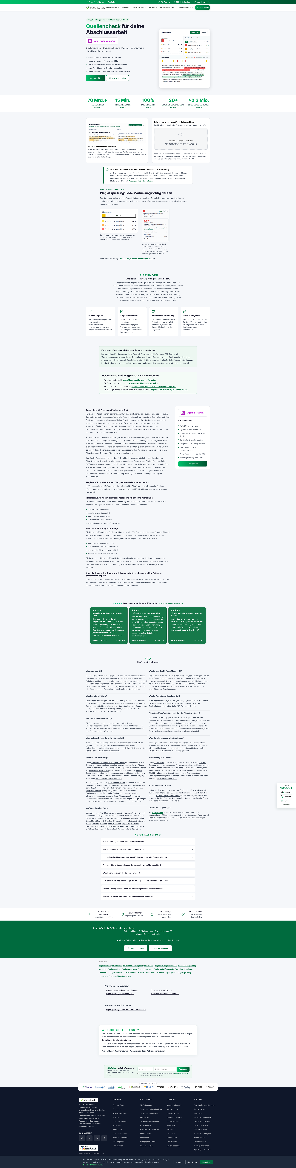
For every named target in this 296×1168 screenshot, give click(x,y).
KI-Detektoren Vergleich (167, 778)
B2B (177, 2)
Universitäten (118, 1146)
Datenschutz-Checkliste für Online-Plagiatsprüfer (154, 386)
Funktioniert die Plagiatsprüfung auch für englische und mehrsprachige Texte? (135, 881)
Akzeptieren (206, 1162)
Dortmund (140, 821)
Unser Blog (198, 1113)
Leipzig (132, 821)
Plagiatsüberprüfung (135, 799)
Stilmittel (170, 1129)
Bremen (116, 821)
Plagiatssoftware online (99, 770)
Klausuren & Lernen (120, 1138)
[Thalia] (87, 1087)
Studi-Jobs (117, 1109)
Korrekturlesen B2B (201, 1125)
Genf (132, 826)
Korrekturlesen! (196, 790)
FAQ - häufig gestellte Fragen (205, 1105)
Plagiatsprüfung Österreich (129, 829)
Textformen (146, 1099)
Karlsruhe (135, 824)
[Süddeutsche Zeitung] (210, 1087)
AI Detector (159, 762)
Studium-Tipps (118, 1105)
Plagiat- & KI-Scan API (202, 1150)
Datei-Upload (204, 7)
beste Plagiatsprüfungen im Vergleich (139, 380)
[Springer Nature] (186, 1087)
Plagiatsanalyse (114, 969)
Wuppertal (126, 824)
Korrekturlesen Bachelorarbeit (195, 793)
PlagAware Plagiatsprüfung (166, 966)
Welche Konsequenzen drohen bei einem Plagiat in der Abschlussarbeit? (133, 889)
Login (207, 2)
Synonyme (171, 1125)
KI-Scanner (148, 966)
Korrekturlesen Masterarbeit (168, 795)
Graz (102, 826)
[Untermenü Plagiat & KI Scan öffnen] (146, 7)
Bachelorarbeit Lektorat (149, 1113)
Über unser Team (200, 1129)
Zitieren (125, 7)
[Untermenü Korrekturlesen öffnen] (119, 7)
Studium (102, 1110)
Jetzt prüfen (96, 78)
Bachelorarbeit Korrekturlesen (151, 1109)
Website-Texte (145, 1133)
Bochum (103, 824)
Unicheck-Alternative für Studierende (121, 990)
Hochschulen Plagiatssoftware (111, 973)
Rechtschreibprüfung (181, 798)
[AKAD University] (121, 1087)
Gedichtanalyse (172, 1138)
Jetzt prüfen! (192, 464)
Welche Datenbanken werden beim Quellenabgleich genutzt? (128, 896)
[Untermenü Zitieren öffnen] (129, 7)
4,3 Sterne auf (106, 2)
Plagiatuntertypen (145, 969)
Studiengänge (118, 1142)
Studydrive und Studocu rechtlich (165, 993)
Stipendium (117, 1125)
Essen (88, 824)
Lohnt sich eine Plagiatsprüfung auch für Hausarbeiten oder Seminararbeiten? (135, 857)
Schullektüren (172, 1142)
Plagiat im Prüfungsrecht (164, 969)
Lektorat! (162, 793)
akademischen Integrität (179, 363)
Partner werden (199, 1138)
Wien (97, 826)
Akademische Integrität (202, 1133)
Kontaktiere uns (199, 1109)
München (126, 818)
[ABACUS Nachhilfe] (111, 1087)
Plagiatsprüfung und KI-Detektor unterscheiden (126, 1009)
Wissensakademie (119, 1113)
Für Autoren (165, 2)
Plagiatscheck (92, 785)
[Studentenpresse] (160, 1087)
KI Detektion (157, 773)
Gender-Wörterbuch (174, 1117)
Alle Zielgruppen (146, 1105)
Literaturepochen (173, 1146)
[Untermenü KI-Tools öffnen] (157, 7)
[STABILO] (173, 1087)
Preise (196, 2)
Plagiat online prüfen (116, 783)
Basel (122, 826)
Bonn (110, 824)
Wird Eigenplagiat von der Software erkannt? (121, 873)
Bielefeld (117, 824)
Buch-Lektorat (145, 1125)
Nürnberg (90, 826)
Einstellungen (192, 1162)
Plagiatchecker (105, 966)
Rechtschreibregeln (174, 1105)
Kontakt (187, 2)
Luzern (141, 826)
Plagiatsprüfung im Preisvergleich (120, 993)
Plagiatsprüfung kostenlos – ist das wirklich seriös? (124, 841)
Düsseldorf (90, 821)
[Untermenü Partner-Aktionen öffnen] (193, 7)
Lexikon (171, 1099)
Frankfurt (135, 818)
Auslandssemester (120, 1133)
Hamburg (118, 818)
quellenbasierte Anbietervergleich (133, 363)
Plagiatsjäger (157, 812)
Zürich (116, 826)
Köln (142, 818)
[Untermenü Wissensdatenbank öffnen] (176, 7)
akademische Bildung (87, 1110)
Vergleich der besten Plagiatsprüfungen (108, 762)
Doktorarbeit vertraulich (134, 973)
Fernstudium (117, 1129)
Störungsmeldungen (201, 1146)
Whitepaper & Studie (148, 1142)
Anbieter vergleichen (156, 1051)
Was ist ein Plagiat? (184, 1034)
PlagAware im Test (138, 1051)
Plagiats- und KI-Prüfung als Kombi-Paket (169, 390)
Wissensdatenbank (167, 7)
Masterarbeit (145, 1117)
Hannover (124, 821)
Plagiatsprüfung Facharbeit (120, 976)
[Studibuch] (134, 1087)
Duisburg (95, 824)
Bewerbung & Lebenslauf (149, 1129)
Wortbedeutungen (173, 1121)
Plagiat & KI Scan (138, 7)
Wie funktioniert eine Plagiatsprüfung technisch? (123, 849)
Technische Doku (146, 1146)
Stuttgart (100, 821)
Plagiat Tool (95, 788)
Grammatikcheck (173, 1113)
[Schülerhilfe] (100, 1087)
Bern (127, 826)
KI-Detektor (117, 966)
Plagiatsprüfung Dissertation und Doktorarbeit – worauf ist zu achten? (132, 865)
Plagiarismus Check (127, 796)
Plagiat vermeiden (93, 791)
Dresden (108, 821)
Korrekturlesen (111, 7)
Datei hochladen (137, 948)
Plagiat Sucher (113, 793)
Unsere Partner (148, 1083)
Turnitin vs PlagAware (184, 969)
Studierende (84, 1107)
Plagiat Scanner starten (118, 1051)
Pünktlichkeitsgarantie (202, 1121)
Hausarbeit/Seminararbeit (149, 1121)
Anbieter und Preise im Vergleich (143, 383)
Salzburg (108, 826)
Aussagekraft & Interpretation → (142, 181)
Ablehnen (179, 1162)
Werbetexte (144, 1138)
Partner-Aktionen (185, 7)
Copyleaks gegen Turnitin (161, 990)
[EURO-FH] (149, 1087)
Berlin (110, 818)
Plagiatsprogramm (129, 969)
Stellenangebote (200, 1142)
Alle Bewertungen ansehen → (171, 603)
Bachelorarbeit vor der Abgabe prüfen (161, 973)
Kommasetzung (172, 1109)
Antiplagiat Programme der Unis (109, 778)
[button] (184, 58)
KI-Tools (152, 7)
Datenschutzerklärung (181, 1073)
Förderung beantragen (202, 1117)
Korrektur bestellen (117, 78)
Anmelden (183, 1069)
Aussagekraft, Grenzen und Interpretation (136, 259)
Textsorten (171, 1133)
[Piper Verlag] (199, 1087)
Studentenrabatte (119, 1121)
